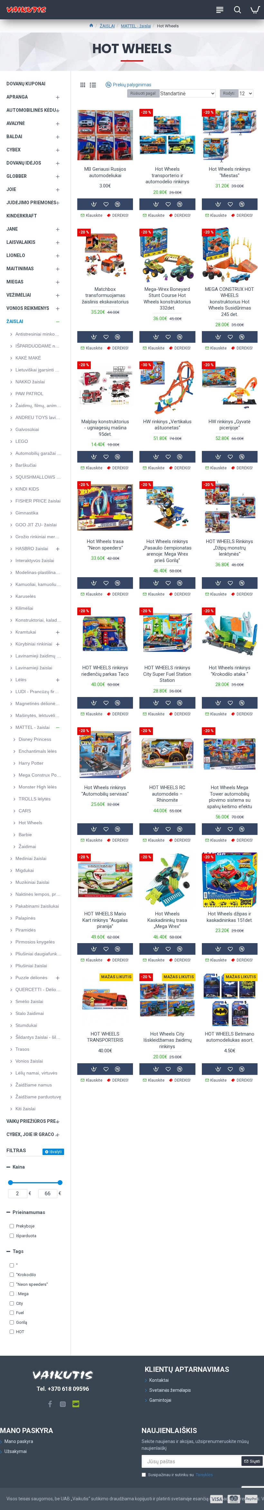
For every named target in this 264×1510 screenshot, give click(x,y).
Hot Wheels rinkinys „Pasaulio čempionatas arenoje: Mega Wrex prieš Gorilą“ (167, 551)
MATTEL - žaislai (136, 26)
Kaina (19, 1167)
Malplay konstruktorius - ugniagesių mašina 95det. (105, 428)
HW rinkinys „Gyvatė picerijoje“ (229, 425)
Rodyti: (229, 93)
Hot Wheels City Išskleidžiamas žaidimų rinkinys (167, 1040)
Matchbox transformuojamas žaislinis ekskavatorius (105, 295)
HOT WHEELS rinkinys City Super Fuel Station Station (167, 674)
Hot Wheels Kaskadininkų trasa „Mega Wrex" (167, 920)
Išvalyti (56, 1152)
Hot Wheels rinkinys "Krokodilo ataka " (229, 671)
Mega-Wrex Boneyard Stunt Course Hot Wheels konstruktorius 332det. (167, 298)
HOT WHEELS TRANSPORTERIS (105, 1037)
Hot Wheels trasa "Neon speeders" (105, 545)
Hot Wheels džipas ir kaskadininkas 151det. (230, 917)
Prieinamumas (29, 1212)
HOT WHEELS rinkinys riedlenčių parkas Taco (105, 671)
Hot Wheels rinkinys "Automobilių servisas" (105, 791)
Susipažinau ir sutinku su (180, 1474)
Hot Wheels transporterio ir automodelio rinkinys (167, 175)
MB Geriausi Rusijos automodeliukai (105, 172)
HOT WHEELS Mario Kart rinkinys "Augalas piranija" (105, 920)
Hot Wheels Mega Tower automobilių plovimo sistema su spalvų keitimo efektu (229, 797)
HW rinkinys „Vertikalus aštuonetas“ (167, 425)
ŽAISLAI (107, 26)
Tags (18, 1251)
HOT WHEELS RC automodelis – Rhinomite (167, 794)
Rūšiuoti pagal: (143, 93)
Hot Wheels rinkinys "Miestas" (229, 172)
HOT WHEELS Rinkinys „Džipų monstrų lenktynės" (229, 548)
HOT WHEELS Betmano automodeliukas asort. (229, 1037)
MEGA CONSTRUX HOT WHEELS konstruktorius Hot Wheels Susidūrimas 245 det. (229, 301)
